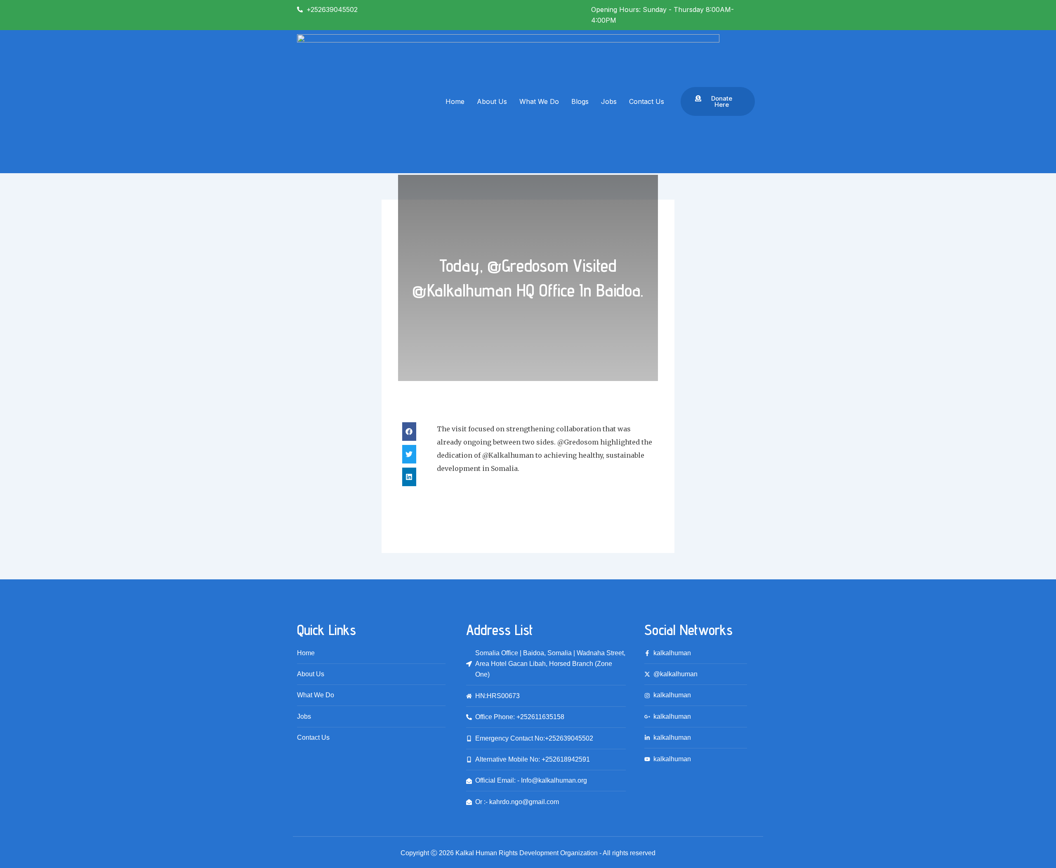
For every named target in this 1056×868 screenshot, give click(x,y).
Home (455, 101)
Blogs (580, 101)
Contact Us (646, 101)
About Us (492, 101)
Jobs (609, 101)
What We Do (539, 101)
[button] (409, 431)
